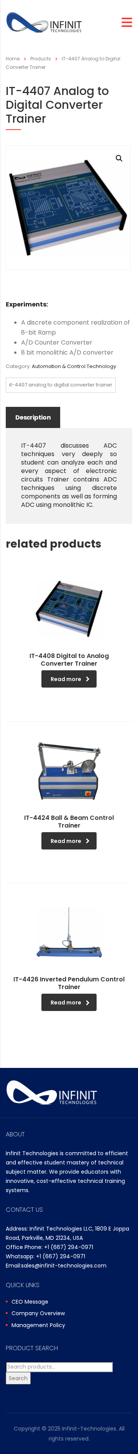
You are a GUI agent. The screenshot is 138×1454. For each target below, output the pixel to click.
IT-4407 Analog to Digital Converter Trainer (60, 384)
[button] (119, 158)
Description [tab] (33, 417)
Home (13, 58)
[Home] (44, 22)
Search (18, 1378)
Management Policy (38, 1325)
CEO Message (30, 1302)
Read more (66, 679)
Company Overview (38, 1313)
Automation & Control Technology (74, 366)
